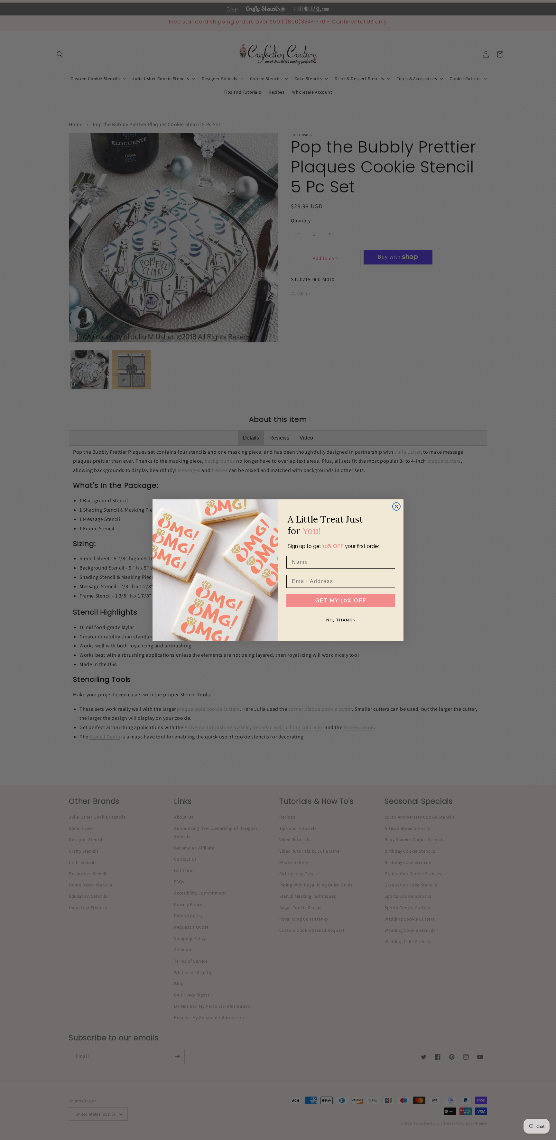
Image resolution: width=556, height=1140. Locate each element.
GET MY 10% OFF (340, 601)
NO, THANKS (341, 620)
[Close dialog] (396, 506)
